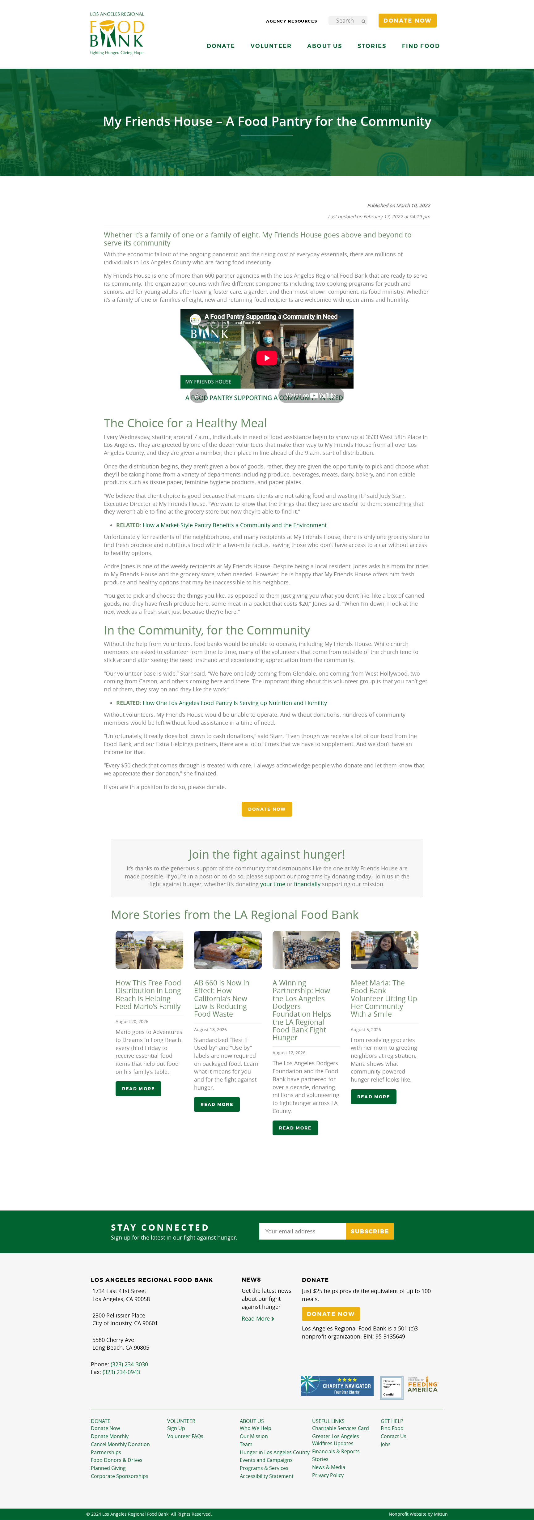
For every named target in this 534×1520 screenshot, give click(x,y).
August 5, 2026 (366, 1029)
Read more (138, 1089)
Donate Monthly (110, 1436)
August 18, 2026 (210, 1029)
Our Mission (254, 1436)
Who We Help (255, 1428)
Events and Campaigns (266, 1460)
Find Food (392, 1428)
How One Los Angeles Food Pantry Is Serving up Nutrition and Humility (235, 703)
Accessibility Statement (267, 1476)
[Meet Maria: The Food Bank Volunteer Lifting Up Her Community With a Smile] (384, 950)
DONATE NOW (267, 809)
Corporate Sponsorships (119, 1476)
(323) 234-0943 (121, 1372)
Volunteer (181, 1421)
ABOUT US (252, 1421)
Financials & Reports (336, 1451)
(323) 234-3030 (129, 1364)
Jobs (386, 1444)
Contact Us (393, 1436)
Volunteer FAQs (185, 1436)
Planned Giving (108, 1468)
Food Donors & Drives (116, 1460)
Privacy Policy (328, 1475)
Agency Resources (291, 21)
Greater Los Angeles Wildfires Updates (335, 1440)
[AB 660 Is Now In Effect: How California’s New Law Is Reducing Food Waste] (228, 950)
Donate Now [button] (408, 20)
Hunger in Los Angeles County (275, 1452)
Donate (100, 1421)
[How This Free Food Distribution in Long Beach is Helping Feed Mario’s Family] (149, 950)
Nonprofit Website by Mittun (418, 1514)
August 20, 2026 (132, 1022)
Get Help (392, 1421)
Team (246, 1444)
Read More (256, 1318)
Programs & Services (264, 1468)
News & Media (328, 1467)
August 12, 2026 (289, 1053)
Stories (372, 45)
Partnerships (106, 1452)
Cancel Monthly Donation (120, 1444)
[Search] (363, 20)
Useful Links (328, 1421)
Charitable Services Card (340, 1428)
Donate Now (105, 1428)
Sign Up (176, 1428)
